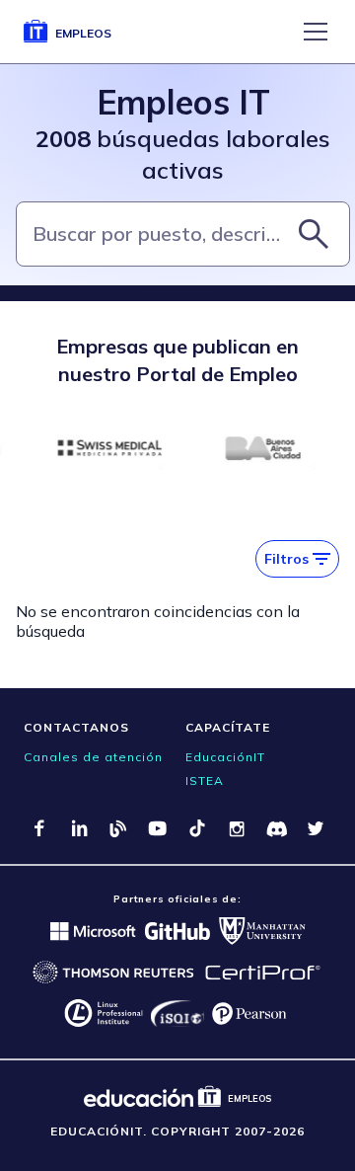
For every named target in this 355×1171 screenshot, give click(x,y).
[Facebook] (39, 828)
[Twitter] (315, 828)
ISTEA (204, 780)
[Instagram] (236, 828)
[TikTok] (197, 828)
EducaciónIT (225, 756)
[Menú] (315, 31)
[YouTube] (158, 828)
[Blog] (118, 828)
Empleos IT (183, 102)
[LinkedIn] (79, 828)
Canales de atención (93, 756)
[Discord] (276, 828)
